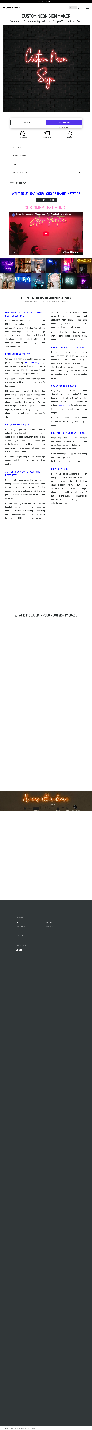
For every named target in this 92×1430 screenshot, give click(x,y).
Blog (47, 931)
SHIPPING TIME (17, 147)
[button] (83, 8)
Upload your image (32, 362)
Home (6, 1428)
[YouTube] (20, 950)
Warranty (19, 931)
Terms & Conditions (21, 926)
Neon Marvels (11, 7)
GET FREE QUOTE (46, 200)
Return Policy (49, 926)
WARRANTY (16, 164)
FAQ (17, 922)
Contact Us (49, 922)
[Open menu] (87, 8)
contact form (64, 405)
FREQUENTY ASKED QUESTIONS (21, 172)
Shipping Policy (20, 935)
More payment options (64, 127)
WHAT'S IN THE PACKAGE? (19, 156)
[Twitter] (17, 950)
